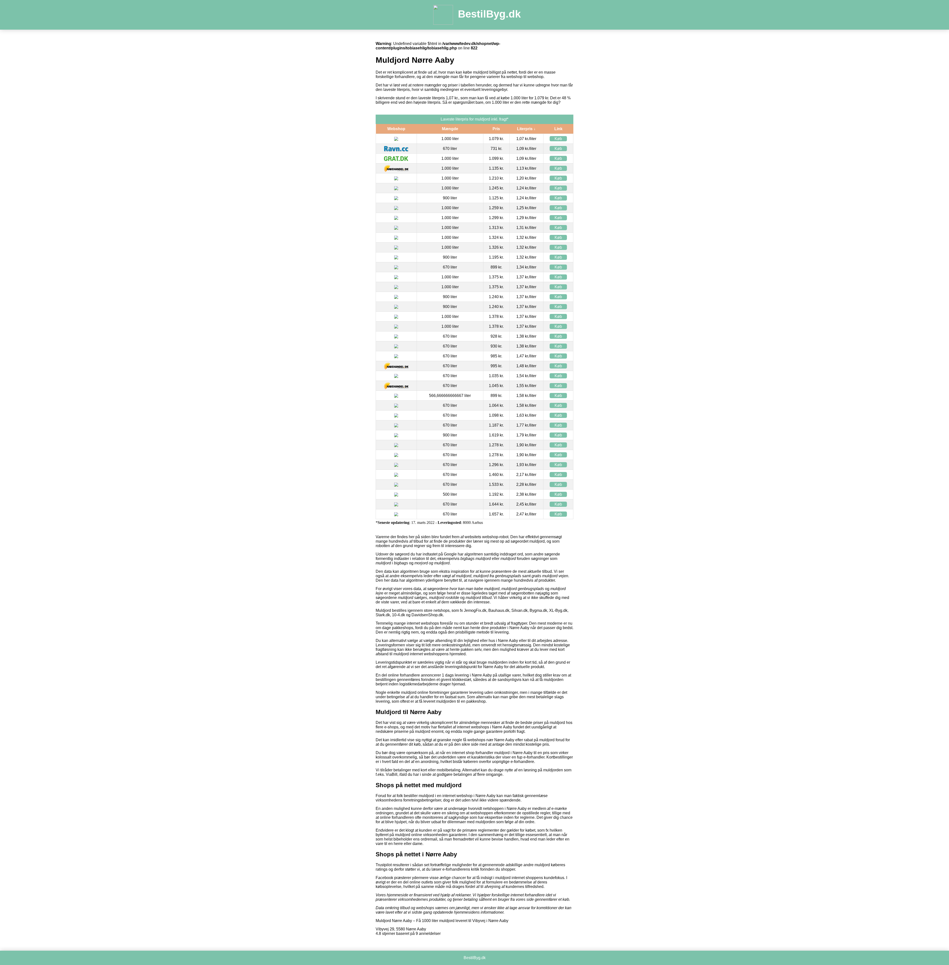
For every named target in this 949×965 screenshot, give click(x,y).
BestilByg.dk (489, 14)
